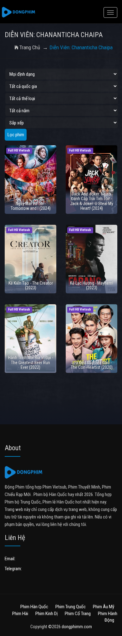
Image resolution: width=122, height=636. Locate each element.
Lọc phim (16, 134)
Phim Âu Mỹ (103, 607)
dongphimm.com (77, 626)
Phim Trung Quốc (70, 607)
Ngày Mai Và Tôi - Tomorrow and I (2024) (31, 206)
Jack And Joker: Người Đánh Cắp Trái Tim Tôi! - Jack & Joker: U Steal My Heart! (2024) (91, 201)
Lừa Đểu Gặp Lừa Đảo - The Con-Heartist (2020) (92, 365)
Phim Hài (20, 613)
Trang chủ (29, 47)
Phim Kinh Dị (46, 613)
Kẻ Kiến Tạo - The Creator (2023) (30, 285)
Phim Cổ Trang (78, 613)
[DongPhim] (18, 12)
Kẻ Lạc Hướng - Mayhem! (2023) (91, 285)
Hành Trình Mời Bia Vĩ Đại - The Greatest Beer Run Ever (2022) (30, 362)
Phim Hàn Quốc (34, 607)
